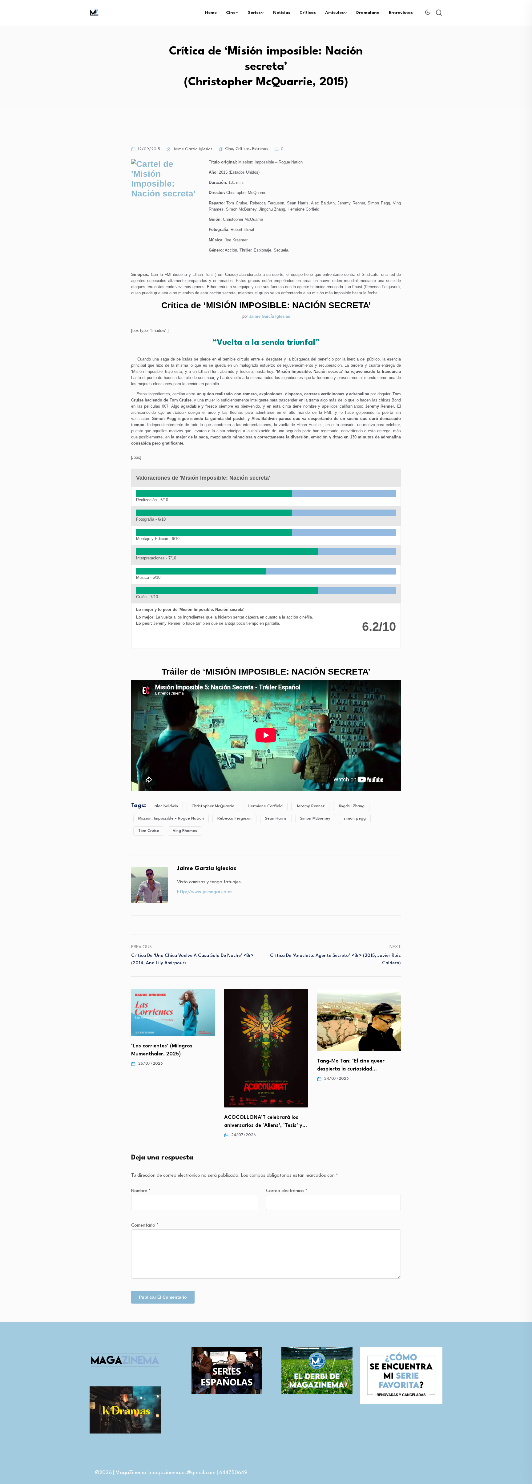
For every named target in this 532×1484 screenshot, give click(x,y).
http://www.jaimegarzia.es (204, 892)
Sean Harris (276, 819)
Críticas (308, 12)
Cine (231, 12)
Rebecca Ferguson (234, 819)
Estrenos (260, 149)
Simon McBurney (315, 819)
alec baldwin (166, 806)
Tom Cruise (148, 831)
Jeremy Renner (310, 806)
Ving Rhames (185, 831)
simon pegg (355, 819)
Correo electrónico (286, 1191)
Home (211, 12)
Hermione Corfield (265, 806)
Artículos (334, 12)
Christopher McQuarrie (212, 806)
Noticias (281, 12)
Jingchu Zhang (351, 806)
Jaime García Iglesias (269, 316)
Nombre (141, 1191)
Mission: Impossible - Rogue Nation (171, 819)
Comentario (145, 1225)
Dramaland (368, 12)
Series (254, 12)
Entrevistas (401, 12)
